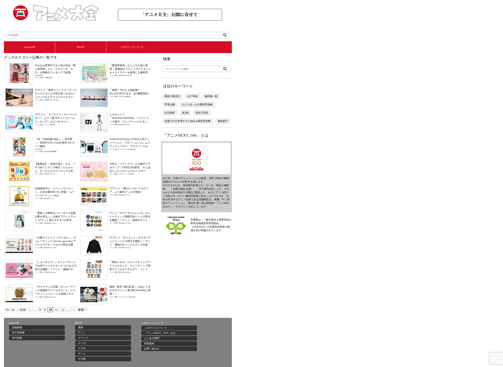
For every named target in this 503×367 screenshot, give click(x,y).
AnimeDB (29, 47)
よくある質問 (151, 338)
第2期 (185, 112)
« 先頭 (21, 309)
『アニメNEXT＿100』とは (159, 332)
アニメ (82, 332)
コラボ (82, 348)
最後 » (82, 309)
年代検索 (17, 337)
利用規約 (149, 343)
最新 (80, 327)
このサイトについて (132, 47)
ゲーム (82, 353)
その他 (82, 358)
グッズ (82, 343)
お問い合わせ (151, 348)
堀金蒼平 (223, 121)
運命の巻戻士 (172, 96)
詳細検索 (17, 327)
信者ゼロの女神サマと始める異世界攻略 (188, 121)
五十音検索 (18, 332)
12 (62, 309)
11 (56, 309)
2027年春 (192, 96)
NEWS (80, 47)
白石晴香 (170, 112)
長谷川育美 (202, 112)
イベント (83, 337)
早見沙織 (170, 104)
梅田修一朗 (211, 96)
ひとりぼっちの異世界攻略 (197, 104)
